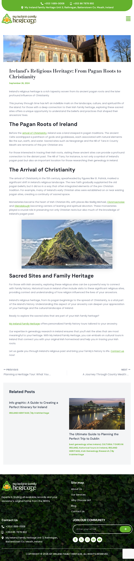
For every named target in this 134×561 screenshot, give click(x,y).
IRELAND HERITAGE (19, 413)
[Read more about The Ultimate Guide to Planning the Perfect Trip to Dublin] (97, 413)
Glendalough (22, 206)
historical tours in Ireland (93, 447)
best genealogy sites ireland (85, 444)
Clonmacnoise (116, 202)
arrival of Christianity (34, 133)
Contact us (117, 351)
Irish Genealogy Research (95, 451)
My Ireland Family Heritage (24, 323)
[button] (86, 18)
